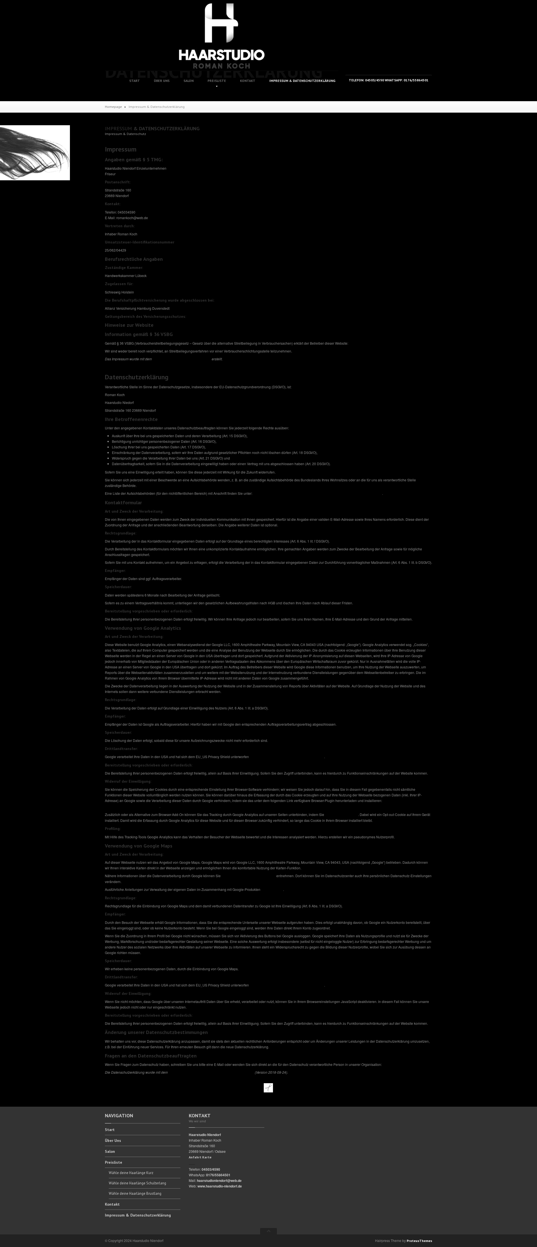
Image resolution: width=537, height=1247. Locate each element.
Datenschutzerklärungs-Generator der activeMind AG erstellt (211, 1072)
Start (134, 81)
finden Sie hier (271, 890)
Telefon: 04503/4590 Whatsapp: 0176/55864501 (388, 80)
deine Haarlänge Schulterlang (137, 1183)
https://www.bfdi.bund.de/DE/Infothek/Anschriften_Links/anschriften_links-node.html (317, 493)
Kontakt (247, 81)
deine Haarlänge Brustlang (135, 1193)
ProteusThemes (419, 1241)
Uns (161, 81)
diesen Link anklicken (341, 815)
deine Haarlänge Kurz (131, 1172)
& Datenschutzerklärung (302, 81)
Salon (188, 81)
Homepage (113, 107)
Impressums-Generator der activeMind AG (182, 359)
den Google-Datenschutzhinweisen (248, 876)
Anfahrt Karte (200, 1157)
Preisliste (217, 81)
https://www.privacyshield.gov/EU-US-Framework (287, 757)
